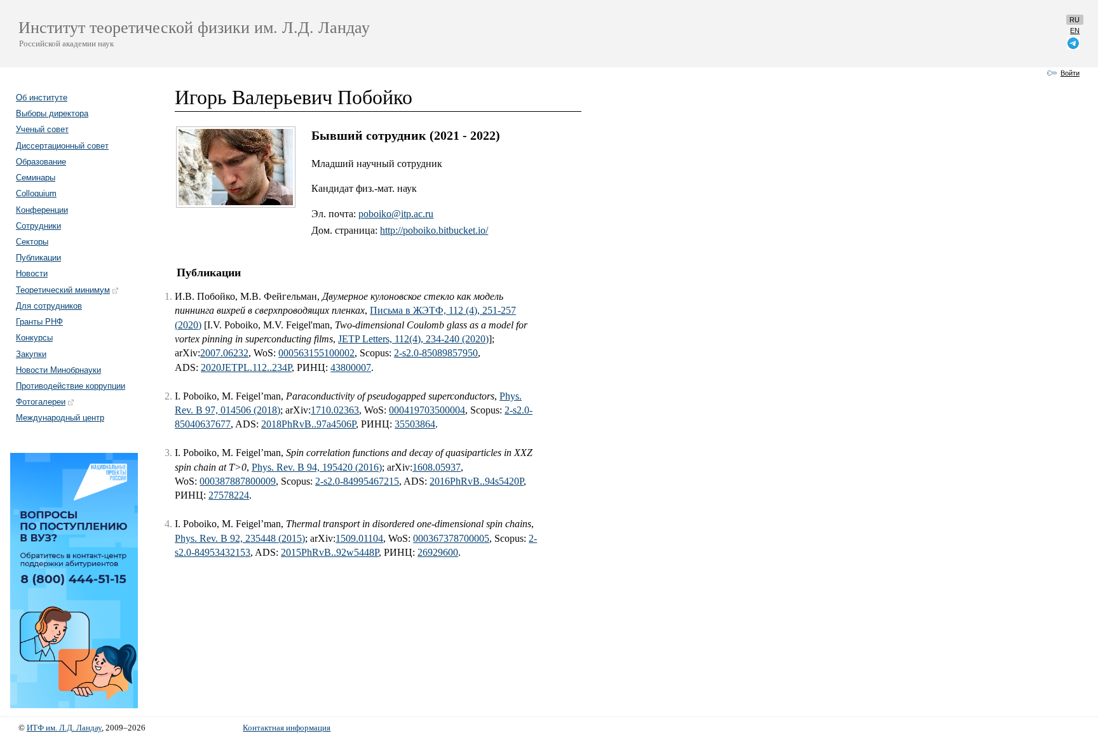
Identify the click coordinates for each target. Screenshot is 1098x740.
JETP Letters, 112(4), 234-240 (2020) (413, 338)
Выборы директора (52, 113)
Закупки (31, 354)
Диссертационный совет (62, 146)
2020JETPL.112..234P (246, 367)
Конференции (42, 210)
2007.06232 (224, 352)
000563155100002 (316, 352)
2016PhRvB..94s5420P (477, 481)
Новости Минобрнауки (58, 370)
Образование (41, 161)
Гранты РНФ (39, 321)
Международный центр (60, 417)
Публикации (38, 257)
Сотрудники (38, 226)
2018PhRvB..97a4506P (308, 424)
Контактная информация (286, 727)
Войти (1070, 73)
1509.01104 (359, 538)
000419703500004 (427, 410)
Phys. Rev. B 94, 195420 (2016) (317, 467)
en (1075, 30)
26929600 (437, 552)
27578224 (228, 495)
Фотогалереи (40, 402)
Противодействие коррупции (70, 386)
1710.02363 (335, 410)
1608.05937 (436, 467)
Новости (32, 273)
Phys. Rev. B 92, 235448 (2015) (240, 538)
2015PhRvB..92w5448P (330, 552)
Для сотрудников (49, 306)
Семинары (35, 177)
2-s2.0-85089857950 (436, 352)
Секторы (32, 241)
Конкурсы (34, 337)
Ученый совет (42, 129)
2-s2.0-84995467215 (357, 481)
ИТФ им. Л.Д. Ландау (64, 727)
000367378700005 (451, 538)
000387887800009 (238, 481)
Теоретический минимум (63, 290)
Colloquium (36, 193)
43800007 (350, 367)
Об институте (41, 97)
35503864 (415, 424)
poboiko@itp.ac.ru (395, 213)
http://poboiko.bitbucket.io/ (434, 230)
